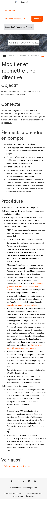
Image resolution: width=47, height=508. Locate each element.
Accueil (12, 56)
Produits (23, 56)
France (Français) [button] (14, 19)
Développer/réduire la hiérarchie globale (6, 56)
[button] (36, 42)
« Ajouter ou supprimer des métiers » (23, 305)
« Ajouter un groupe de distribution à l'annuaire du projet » (25, 286)
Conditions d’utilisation (35, 494)
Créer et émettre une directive (17, 466)
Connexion (30, 496)
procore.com (10, 10)
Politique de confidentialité (13, 494)
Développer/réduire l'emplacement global (42, 55)
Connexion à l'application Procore (18, 27)
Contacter (37, 19)
